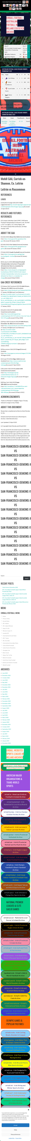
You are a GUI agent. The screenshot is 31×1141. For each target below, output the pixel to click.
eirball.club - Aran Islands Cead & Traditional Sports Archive (15, 1012)
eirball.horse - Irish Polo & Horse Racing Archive (15, 1056)
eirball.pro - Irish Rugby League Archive (15, 851)
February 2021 (6, 698)
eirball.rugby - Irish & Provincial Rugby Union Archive (15, 926)
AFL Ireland (6, 623)
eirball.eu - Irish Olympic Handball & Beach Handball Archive (15, 867)
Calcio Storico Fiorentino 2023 (10, 587)
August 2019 (5, 731)
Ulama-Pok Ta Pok (7, 655)
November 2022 (6, 675)
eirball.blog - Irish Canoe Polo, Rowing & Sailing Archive (15, 1049)
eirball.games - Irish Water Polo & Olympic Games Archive (15, 1041)
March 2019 (5, 736)
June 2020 (5, 712)
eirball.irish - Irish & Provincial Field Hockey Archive (15, 934)
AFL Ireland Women (8, 626)
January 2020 (5, 722)
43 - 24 (21, 121)
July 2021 (4, 689)
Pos (3, 74)
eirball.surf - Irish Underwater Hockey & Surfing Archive (15, 1094)
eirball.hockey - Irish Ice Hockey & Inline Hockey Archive (15, 813)
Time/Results (20, 118)
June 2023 (5, 673)
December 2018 (6, 743)
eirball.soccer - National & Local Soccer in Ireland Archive (15, 919)
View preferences (15, 1134)
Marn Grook (6, 652)
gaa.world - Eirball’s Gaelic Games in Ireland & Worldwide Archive (15, 965)
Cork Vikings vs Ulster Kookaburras (12, 123)
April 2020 (5, 715)
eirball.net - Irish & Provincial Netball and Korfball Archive (15, 843)
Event (12, 118)
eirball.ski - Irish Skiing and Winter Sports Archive (15, 1086)
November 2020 (6, 703)
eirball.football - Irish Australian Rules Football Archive (15, 858)
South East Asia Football (9, 660)
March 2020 (5, 717)
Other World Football (8, 645)
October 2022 (6, 677)
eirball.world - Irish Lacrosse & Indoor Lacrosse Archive (15, 828)
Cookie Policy (12, 1138)
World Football (6, 665)
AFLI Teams (6, 638)
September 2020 (6, 705)
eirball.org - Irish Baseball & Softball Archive (15, 820)
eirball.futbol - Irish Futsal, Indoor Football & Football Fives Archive (15, 877)
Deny (15, 1130)
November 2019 (6, 724)
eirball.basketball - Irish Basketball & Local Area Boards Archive (15, 804)
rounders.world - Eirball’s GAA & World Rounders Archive (15, 982)
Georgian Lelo (6, 650)
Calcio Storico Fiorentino (9, 648)
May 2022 (4, 682)
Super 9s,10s (6, 628)
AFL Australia (6, 640)
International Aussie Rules (9, 635)
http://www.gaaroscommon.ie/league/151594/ (17, 353)
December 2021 (6, 684)
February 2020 (6, 719)
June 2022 (5, 680)
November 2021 (6, 687)
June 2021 (5, 691)
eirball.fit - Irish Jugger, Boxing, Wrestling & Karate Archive (15, 1079)
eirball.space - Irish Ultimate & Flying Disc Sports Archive (15, 894)
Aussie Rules (6, 621)
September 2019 (6, 729)
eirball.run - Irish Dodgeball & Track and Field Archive (15, 1071)
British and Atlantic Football (10, 662)
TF (25, 74)
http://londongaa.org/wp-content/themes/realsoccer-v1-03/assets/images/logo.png (10, 374)
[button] (28, 1110)
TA (28, 74)
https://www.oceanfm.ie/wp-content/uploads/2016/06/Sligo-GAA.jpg (13, 363)
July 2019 (4, 734)
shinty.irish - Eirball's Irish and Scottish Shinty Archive (15, 989)
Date (4, 118)
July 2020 (4, 710)
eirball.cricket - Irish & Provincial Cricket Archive (15, 941)
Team (6, 74)
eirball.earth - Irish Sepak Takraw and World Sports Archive (15, 886)
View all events (26, 128)
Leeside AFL (6, 633)
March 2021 (5, 696)
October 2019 (6, 727)
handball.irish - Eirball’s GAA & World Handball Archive (15, 974)
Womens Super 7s (7, 631)
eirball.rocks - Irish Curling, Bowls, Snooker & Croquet (15, 1033)
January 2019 (5, 741)
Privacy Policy (18, 1138)
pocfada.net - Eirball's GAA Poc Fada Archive (15, 997)
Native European (7, 657)
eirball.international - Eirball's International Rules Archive (15, 1004)
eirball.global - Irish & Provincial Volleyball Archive (15, 836)
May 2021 (4, 694)
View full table (26, 100)
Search (2, 575)
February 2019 (6, 738)
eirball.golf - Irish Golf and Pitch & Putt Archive (15, 949)
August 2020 (5, 708)
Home (4, 616)
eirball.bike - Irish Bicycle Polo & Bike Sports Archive (15, 1064)
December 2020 (6, 701)
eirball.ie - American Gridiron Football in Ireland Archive (15, 795)
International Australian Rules (10, 643)
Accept (15, 1125)
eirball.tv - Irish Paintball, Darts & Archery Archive (15, 1101)
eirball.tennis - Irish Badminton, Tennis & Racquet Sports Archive (15, 956)
